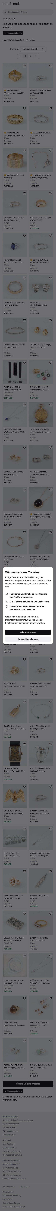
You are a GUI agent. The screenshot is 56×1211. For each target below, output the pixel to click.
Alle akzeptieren (28, 632)
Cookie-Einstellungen (28, 639)
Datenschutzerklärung (15, 620)
